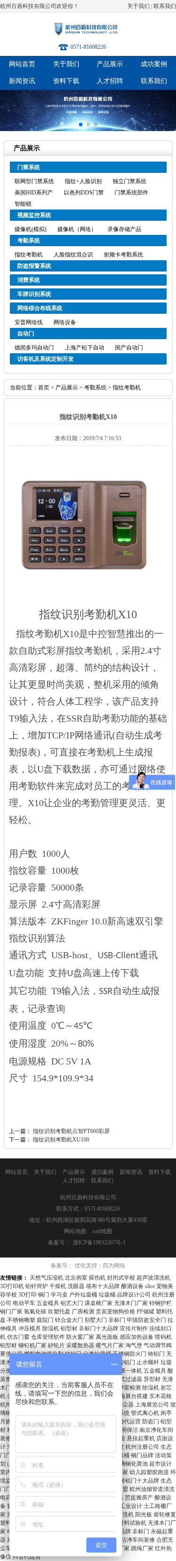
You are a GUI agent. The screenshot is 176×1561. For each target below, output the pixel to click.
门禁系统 (28, 167)
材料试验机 (132, 1523)
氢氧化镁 (35, 1311)
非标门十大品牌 (98, 1328)
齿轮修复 (164, 1514)
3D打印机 (12, 1286)
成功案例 (154, 64)
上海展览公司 (152, 1404)
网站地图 (75, 1231)
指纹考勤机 (29, 254)
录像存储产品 (124, 229)
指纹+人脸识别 (83, 181)
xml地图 (102, 1231)
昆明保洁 (126, 1430)
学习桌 (59, 1294)
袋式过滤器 (128, 1379)
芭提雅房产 (139, 1497)
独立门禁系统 (129, 181)
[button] (81, 124)
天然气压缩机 (46, 1277)
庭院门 (45, 1320)
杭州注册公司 (142, 1447)
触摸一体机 (128, 1370)
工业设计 (131, 1506)
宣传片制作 (134, 1328)
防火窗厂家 (80, 1337)
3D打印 (27, 1294)
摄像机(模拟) (30, 229)
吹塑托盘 (59, 1311)
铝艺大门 (72, 1303)
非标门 (116, 1320)
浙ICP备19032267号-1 (99, 1242)
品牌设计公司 (134, 1294)
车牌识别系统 (34, 294)
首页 (43, 387)
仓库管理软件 (48, 1337)
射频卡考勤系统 (123, 254)
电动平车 (24, 1303)
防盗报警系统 (34, 266)
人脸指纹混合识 (73, 254)
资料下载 (66, 81)
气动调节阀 (158, 1345)
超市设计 (160, 1463)
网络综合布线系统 (39, 308)
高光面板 (107, 1337)
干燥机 (57, 1286)
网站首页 (22, 64)
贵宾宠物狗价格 (115, 1311)
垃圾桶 (107, 1294)
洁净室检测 (127, 1387)
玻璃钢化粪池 (131, 1463)
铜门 (43, 1294)
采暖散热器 (80, 1345)
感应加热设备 (136, 1337)
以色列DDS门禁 (84, 192)
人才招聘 (110, 81)
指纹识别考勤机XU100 (61, 1139)
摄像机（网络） (77, 229)
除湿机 (50, 1328)
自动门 (25, 333)
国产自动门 (129, 347)
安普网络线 (29, 322)
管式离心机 (145, 1413)
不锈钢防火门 (129, 1354)
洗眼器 (76, 1286)
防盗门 (150, 1421)
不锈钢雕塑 (21, 1320)
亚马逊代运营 (124, 1421)
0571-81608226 (88, 47)
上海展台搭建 (131, 1396)
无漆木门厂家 (131, 1303)
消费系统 (28, 280)
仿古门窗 (18, 1337)
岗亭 (166, 1413)
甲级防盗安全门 (146, 1320)
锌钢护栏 (160, 1303)
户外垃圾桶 (83, 1294)
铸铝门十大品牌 (139, 1480)
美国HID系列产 (34, 192)
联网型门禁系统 (34, 181)
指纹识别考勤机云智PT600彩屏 (71, 1131)
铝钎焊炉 (36, 1286)
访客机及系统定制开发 (45, 359)
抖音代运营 (27, 1556)
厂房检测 (83, 1311)
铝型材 (69, 1328)
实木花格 (160, 1396)
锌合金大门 (69, 1320)
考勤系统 (28, 240)
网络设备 (65, 322)
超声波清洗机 (153, 1277)
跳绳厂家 (142, 1548)
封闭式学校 (121, 1277)
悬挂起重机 (141, 1438)
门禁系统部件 (131, 192)
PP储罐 (145, 1311)
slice (150, 1286)
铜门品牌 (142, 1455)
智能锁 (23, 204)
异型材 (152, 1379)
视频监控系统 (34, 215)
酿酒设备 (132, 1286)
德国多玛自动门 (34, 347)
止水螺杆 (148, 1362)
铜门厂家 (11, 1311)
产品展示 (110, 64)
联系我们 (164, 6)
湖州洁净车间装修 (132, 1540)
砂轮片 (56, 1345)
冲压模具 (29, 1328)
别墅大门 (95, 1320)
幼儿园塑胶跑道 (149, 1472)
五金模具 (48, 1303)
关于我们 (138, 6)
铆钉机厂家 (32, 1345)
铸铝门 (156, 1354)
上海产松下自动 (84, 347)
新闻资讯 (22, 81)
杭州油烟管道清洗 (152, 1489)
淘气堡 (133, 1345)
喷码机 (163, 1337)
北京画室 (76, 1277)
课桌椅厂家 (98, 1303)
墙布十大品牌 (103, 1286)
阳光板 (143, 1514)
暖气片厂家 (110, 1345)
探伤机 (97, 1277)
